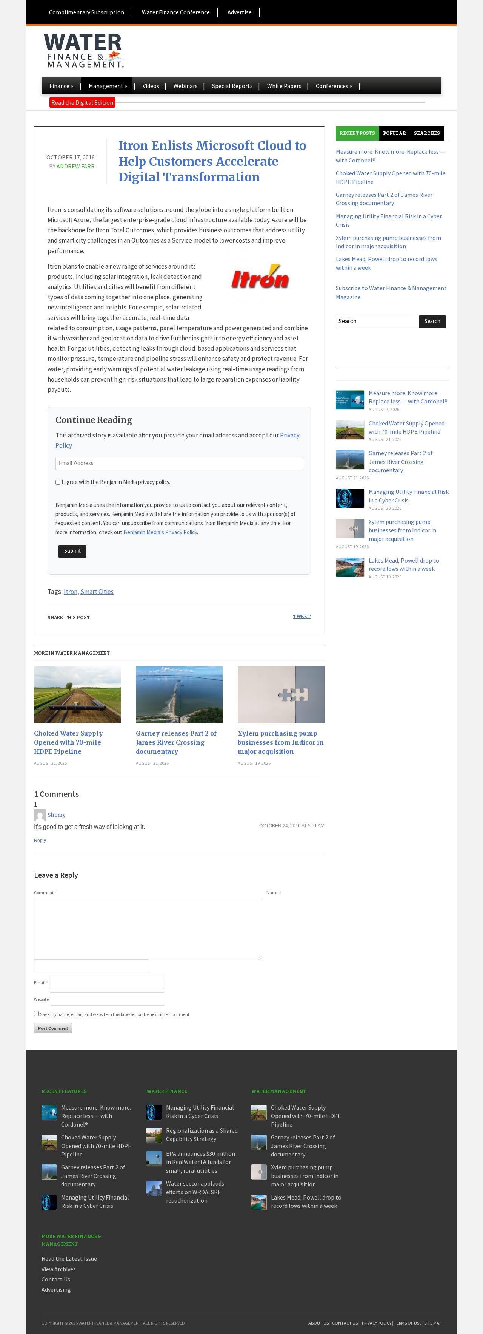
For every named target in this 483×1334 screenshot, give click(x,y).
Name (273, 892)
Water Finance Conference (176, 12)
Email (41, 982)
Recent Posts (357, 133)
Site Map (432, 1323)
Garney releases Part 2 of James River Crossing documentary (176, 742)
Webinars (186, 86)
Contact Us (56, 1279)
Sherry (57, 815)
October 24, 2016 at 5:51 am (292, 826)
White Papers (284, 86)
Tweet (302, 616)
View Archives (59, 1269)
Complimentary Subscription (86, 12)
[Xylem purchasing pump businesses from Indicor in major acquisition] (281, 697)
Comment (45, 892)
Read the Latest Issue (69, 1258)
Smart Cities (97, 591)
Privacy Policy (376, 1323)
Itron (70, 591)
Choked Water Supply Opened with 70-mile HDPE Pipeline (68, 742)
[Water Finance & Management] (84, 49)
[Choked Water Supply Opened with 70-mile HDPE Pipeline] (77, 697)
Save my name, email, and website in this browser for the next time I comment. (115, 1014)
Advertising (56, 1289)
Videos (151, 86)
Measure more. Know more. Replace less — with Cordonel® (96, 1116)
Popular (394, 133)
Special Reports (232, 86)
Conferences (334, 86)
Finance (61, 86)
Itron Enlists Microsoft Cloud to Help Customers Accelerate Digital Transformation (212, 161)
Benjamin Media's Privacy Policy (160, 532)
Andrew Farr (76, 166)
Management (108, 86)
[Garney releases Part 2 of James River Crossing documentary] (179, 697)
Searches (427, 133)
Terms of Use (407, 1323)
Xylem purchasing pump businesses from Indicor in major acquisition (281, 742)
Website (41, 999)
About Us (318, 1323)
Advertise (240, 12)
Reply (40, 840)
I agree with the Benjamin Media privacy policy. (116, 481)
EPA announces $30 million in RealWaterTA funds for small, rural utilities (200, 1162)
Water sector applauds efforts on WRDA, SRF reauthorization (195, 1191)
